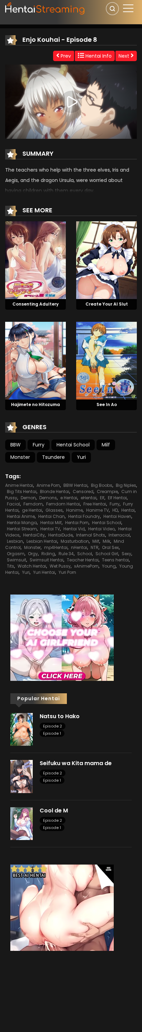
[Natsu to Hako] (21, 728)
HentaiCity (34, 535)
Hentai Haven (117, 516)
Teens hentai (115, 560)
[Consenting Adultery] (35, 259)
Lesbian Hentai (42, 541)
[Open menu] (128, 8)
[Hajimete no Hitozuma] (35, 360)
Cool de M (54, 810)
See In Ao (107, 404)
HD (115, 510)
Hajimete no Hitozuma (35, 404)
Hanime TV (97, 510)
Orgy (33, 554)
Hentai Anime (21, 516)
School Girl (106, 554)
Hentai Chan (51, 516)
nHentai (79, 547)
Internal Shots (90, 535)
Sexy (126, 554)
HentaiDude (60, 535)
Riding (48, 554)
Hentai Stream (22, 529)
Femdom (33, 504)
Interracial (119, 535)
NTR (95, 547)
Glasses (54, 510)
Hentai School (73, 444)
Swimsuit (16, 560)
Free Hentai (94, 504)
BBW (15, 444)
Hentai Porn (77, 522)
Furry (38, 444)
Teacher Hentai (83, 560)
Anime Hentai (19, 485)
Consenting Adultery (35, 304)
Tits (10, 566)
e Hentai (68, 498)
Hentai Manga (22, 522)
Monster (20, 457)
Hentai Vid (74, 529)
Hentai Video (101, 529)
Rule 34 (66, 554)
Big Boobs (101, 485)
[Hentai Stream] (45, 7)
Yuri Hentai (44, 572)
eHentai (89, 498)
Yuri (81, 457)
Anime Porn (48, 485)
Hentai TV (50, 529)
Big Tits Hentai (22, 491)
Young (109, 566)
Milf (106, 444)
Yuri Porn (67, 572)
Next (125, 55)
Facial (13, 504)
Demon (28, 498)
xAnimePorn (86, 566)
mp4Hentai (56, 547)
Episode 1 (52, 733)
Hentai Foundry (84, 516)
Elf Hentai (117, 498)
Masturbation (75, 541)
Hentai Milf (51, 522)
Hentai (128, 510)
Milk (106, 541)
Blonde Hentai (54, 491)
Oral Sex (110, 547)
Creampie (107, 491)
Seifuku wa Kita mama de (76, 763)
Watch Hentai (32, 566)
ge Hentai (32, 510)
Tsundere (53, 457)
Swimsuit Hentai (46, 560)
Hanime (74, 510)
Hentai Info (98, 55)
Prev (65, 55)
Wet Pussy (60, 566)
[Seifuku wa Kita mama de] (21, 776)
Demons (48, 498)
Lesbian (15, 541)
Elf (102, 498)
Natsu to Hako (60, 716)
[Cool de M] (21, 823)
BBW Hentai (75, 485)
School (84, 554)
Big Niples (126, 485)
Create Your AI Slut (106, 304)
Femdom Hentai (63, 504)
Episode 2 (52, 726)
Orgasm (15, 554)
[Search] (112, 8)
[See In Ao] (106, 360)
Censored (83, 491)
